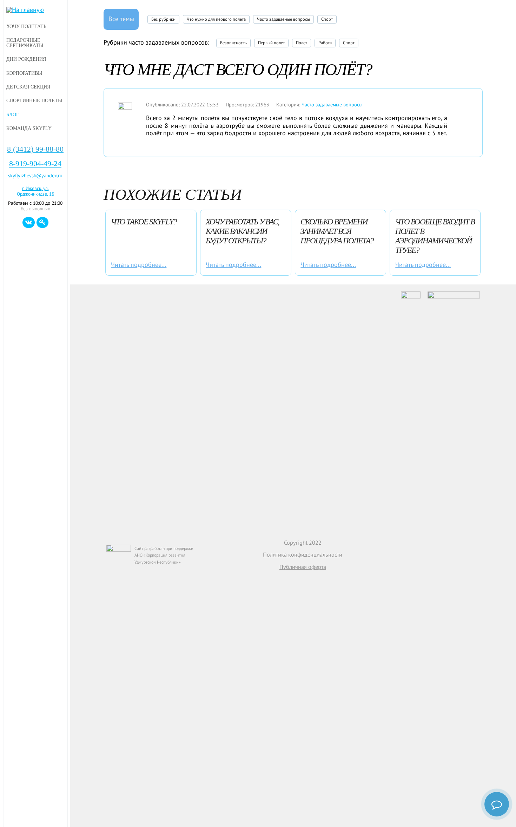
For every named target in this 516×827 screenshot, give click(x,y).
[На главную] (35, 10)
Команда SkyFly (29, 128)
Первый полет (271, 42)
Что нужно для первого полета (216, 19)
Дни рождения (26, 59)
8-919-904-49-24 (35, 163)
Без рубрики (163, 19)
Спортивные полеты (34, 100)
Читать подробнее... (138, 265)
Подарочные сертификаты (24, 43)
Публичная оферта (302, 567)
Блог (12, 114)
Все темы (121, 19)
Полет (301, 42)
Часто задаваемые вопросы (283, 19)
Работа (325, 42)
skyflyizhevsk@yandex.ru (35, 176)
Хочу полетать (26, 26)
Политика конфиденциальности (302, 554)
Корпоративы (24, 73)
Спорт (327, 19)
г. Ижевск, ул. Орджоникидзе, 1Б (35, 191)
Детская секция (28, 86)
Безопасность (233, 42)
